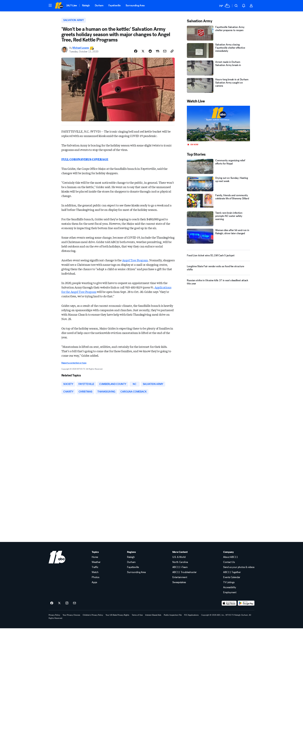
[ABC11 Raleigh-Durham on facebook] (52, 603)
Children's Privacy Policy (93, 615)
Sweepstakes (179, 582)
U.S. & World (179, 557)
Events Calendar (231, 577)
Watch (95, 572)
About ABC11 (230, 557)
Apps (94, 582)
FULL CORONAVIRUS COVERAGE (84, 159)
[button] (50, 5)
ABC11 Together (232, 572)
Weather (96, 562)
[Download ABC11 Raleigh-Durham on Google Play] (246, 603)
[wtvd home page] (57, 557)
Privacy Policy (54, 615)
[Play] (218, 123)
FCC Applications (191, 615)
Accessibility (229, 587)
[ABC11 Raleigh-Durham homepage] (59, 5)
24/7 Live (71, 5)
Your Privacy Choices (71, 615)
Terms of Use (137, 615)
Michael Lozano (80, 48)
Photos (95, 577)
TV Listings (228, 582)
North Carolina (180, 562)
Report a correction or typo (73, 362)
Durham (99, 5)
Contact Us (229, 562)
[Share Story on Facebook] (135, 51)
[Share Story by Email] (164, 51)
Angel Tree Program (135, 260)
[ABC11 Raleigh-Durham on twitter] (59, 603)
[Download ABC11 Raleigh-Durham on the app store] (229, 603)
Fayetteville (114, 5)
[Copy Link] (172, 51)
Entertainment (179, 577)
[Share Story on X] (143, 51)
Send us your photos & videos (238, 567)
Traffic (95, 567)
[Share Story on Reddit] (150, 51)
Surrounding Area (135, 5)
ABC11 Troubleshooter (184, 572)
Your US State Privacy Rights (117, 615)
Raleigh (86, 5)
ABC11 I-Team (180, 567)
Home (95, 557)
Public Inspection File (173, 615)
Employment (229, 592)
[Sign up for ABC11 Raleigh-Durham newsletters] (74, 603)
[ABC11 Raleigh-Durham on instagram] (67, 603)
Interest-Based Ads (153, 615)
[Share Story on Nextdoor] (157, 51)
